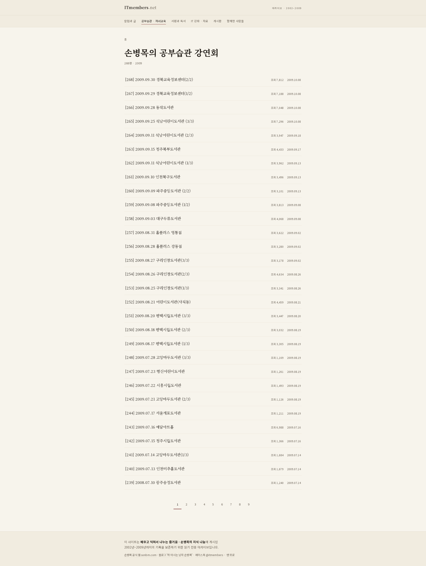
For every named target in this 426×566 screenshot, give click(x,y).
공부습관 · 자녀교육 (153, 21)
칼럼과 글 (130, 21)
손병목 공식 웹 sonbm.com (140, 555)
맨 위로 (231, 555)
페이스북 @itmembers (209, 555)
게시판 (217, 21)
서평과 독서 (178, 21)
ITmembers (140, 7)
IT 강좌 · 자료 (199, 21)
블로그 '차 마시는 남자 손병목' (175, 555)
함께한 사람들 (235, 21)
